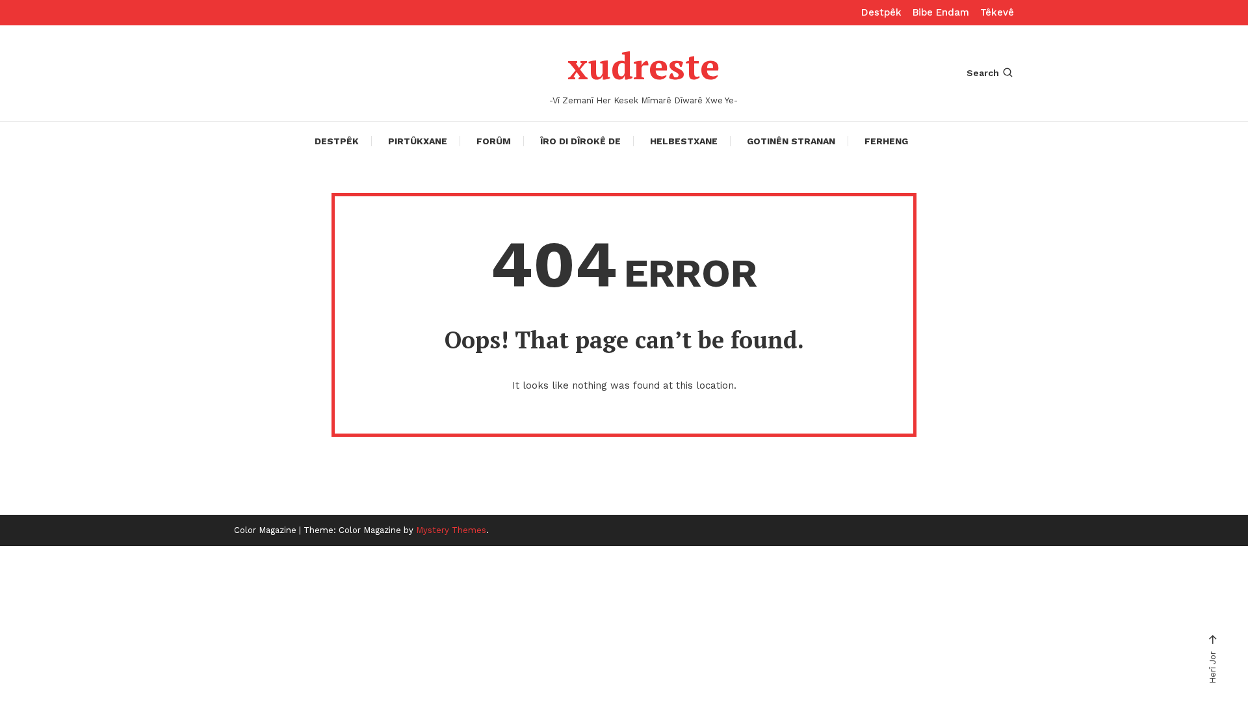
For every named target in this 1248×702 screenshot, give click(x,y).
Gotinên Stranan (791, 141)
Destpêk (881, 12)
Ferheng (886, 141)
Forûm (493, 141)
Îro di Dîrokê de (580, 141)
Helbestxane (684, 141)
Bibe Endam (941, 12)
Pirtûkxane (417, 141)
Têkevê (997, 12)
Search (983, 73)
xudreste (643, 66)
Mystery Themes (451, 530)
